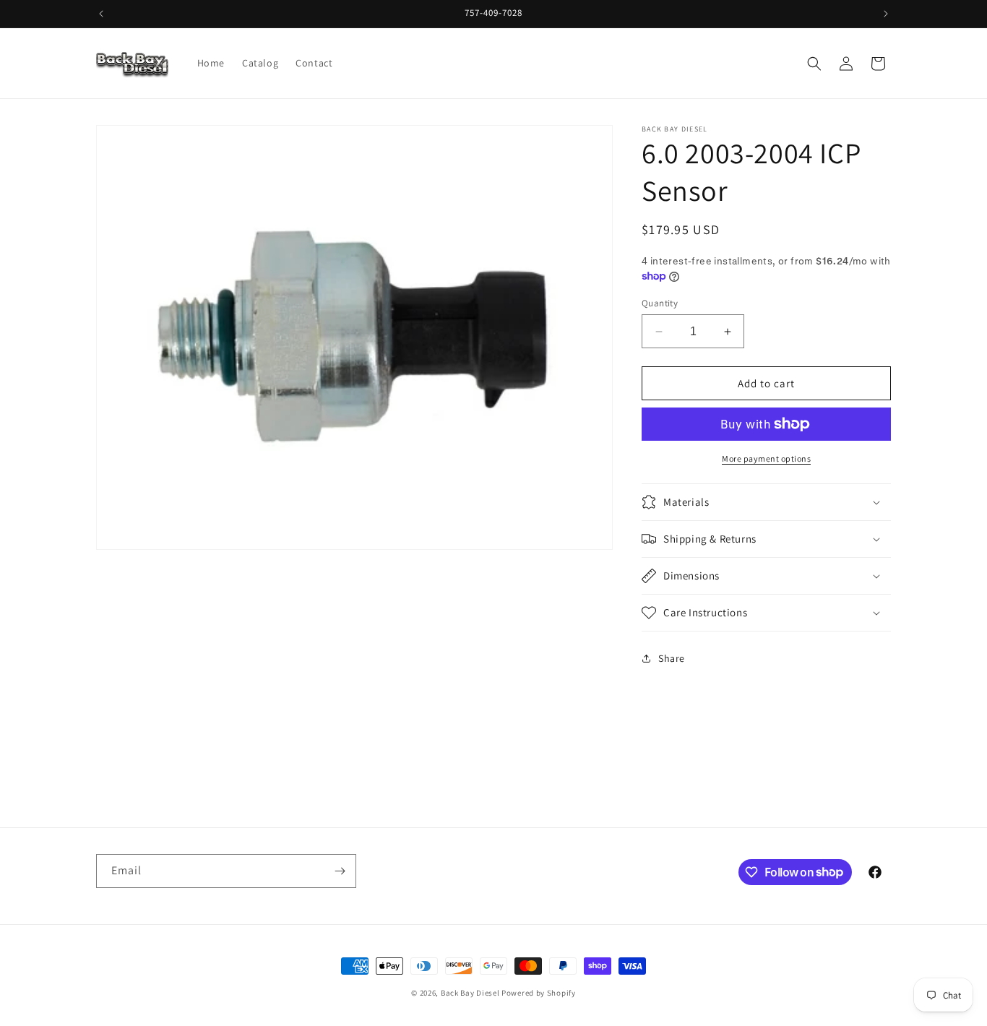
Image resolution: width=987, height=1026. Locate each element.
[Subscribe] (339, 871)
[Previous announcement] (101, 13)
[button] (814, 63)
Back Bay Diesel (470, 993)
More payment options (766, 458)
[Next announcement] (886, 13)
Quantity (660, 303)
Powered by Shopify (538, 993)
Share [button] (671, 658)
